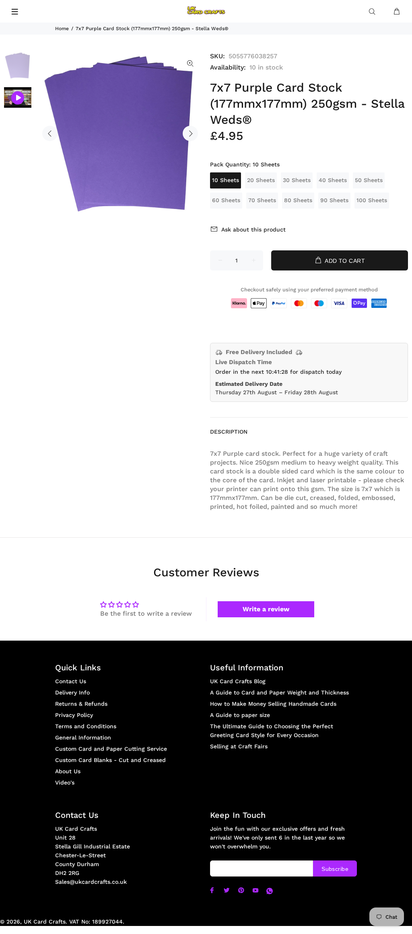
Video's (64, 782)
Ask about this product (253, 229)
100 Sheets (371, 200)
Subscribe (334, 869)
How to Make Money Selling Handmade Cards (273, 703)
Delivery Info (72, 692)
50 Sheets (369, 180)
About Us (67, 771)
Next (190, 133)
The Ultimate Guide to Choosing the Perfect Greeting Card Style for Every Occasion (271, 730)
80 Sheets (298, 200)
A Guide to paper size (240, 715)
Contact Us (70, 681)
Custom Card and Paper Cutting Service (111, 749)
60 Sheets (226, 200)
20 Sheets (261, 180)
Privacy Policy (74, 715)
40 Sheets (333, 180)
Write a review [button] (266, 609)
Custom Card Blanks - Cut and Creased (110, 760)
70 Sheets (262, 200)
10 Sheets (225, 180)
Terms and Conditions (85, 726)
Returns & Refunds (81, 703)
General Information (83, 737)
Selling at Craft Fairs (239, 746)
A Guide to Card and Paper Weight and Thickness (279, 692)
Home (62, 28)
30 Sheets (297, 180)
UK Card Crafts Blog (238, 681)
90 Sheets (334, 200)
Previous (50, 133)
